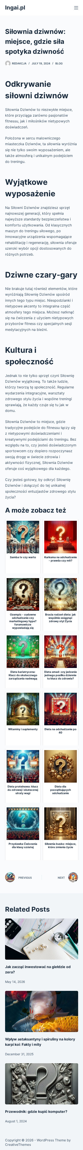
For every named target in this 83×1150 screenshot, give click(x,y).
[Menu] (76, 8)
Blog (59, 63)
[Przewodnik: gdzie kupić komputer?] (41, 1083)
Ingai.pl (15, 7)
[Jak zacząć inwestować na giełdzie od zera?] (41, 939)
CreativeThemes (18, 1144)
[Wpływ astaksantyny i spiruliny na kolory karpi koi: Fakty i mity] (41, 1011)
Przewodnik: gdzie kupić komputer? (36, 1111)
